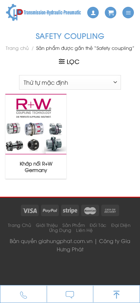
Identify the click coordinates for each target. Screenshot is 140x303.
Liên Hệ (84, 230)
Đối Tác (98, 225)
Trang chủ (17, 48)
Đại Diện (120, 225)
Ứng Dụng (60, 230)
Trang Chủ (19, 225)
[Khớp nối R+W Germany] (35, 123)
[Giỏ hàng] (110, 13)
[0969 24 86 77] (23, 294)
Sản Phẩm (73, 225)
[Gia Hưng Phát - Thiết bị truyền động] (43, 12)
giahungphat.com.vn (65, 240)
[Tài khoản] (93, 13)
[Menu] (128, 13)
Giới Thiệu (47, 225)
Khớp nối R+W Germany (36, 166)
